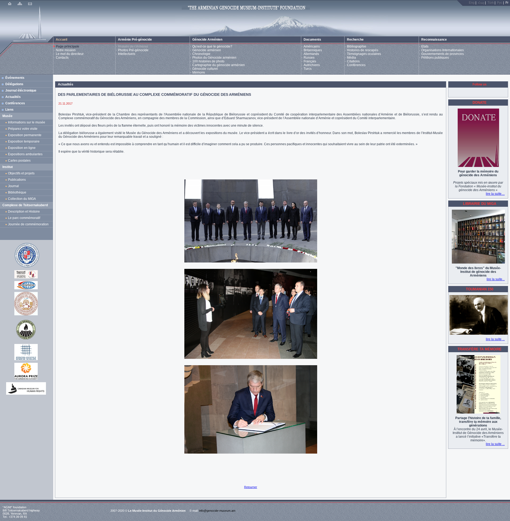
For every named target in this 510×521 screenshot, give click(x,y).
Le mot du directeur (70, 54)
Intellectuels (126, 54)
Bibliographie (356, 46)
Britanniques (313, 50)
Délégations (14, 84)
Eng (472, 3)
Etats (424, 46)
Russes (309, 57)
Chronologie (201, 54)
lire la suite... (496, 279)
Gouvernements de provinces (442, 54)
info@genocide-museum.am (217, 510)
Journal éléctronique (20, 90)
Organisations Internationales (442, 50)
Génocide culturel (205, 69)
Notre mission (66, 50)
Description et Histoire (24, 211)
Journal (14, 186)
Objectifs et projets (21, 173)
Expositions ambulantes (26, 154)
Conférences (356, 65)
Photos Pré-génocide (133, 50)
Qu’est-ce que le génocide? (212, 46)
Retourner (250, 487)
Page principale (67, 46)
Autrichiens (312, 65)
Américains (312, 46)
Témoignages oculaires (364, 54)
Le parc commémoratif (24, 218)
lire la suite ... (495, 339)
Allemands (311, 54)
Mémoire (198, 72)
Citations (353, 61)
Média (351, 57)
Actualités (13, 97)
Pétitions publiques (435, 57)
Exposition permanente (24, 135)
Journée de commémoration (28, 224)
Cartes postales (20, 160)
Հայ (481, 3)
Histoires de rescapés (362, 50)
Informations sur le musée (26, 122)
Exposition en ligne (22, 148)
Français (310, 61)
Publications (17, 180)
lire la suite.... (495, 194)
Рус (499, 3)
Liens (9, 109)
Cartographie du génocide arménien (218, 65)
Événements (14, 78)
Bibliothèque (17, 192)
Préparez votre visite (22, 129)
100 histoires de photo (208, 61)
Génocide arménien (206, 50)
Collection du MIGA (22, 199)
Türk (490, 3)
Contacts (62, 57)
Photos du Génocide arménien (214, 57)
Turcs (308, 69)
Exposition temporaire (24, 141)
